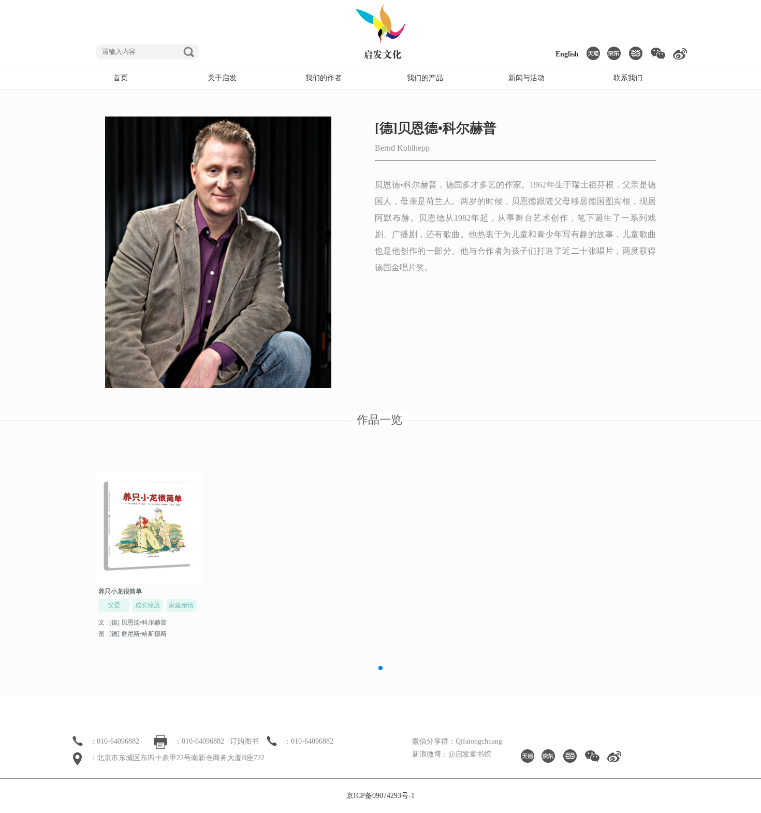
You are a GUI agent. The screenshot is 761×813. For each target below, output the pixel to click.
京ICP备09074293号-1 (380, 796)
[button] (380, 668)
